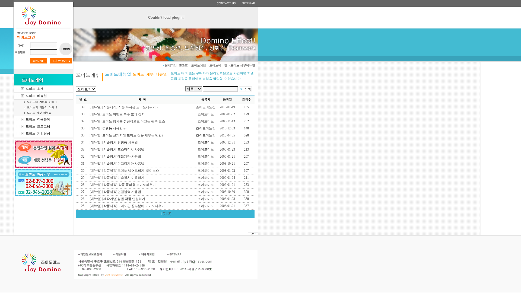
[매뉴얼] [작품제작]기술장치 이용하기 (117, 178)
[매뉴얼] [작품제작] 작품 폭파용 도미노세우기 (123, 185)
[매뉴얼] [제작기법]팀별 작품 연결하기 (117, 199)
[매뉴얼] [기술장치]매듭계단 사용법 (115, 156)
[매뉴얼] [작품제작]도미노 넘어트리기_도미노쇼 (124, 171)
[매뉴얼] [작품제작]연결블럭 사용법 (115, 192)
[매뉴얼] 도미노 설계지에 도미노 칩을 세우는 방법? (126, 135)
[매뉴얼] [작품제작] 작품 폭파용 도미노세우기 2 (124, 107)
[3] (169, 214)
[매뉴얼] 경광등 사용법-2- (108, 128)
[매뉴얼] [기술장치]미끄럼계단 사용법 (117, 163)
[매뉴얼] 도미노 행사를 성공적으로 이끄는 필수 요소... (128, 121)
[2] (165, 214)
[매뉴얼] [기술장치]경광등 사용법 (114, 142)
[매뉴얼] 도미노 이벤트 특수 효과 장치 (117, 114)
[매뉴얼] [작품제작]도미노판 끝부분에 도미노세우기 (127, 206)
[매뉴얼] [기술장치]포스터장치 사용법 (117, 149)
